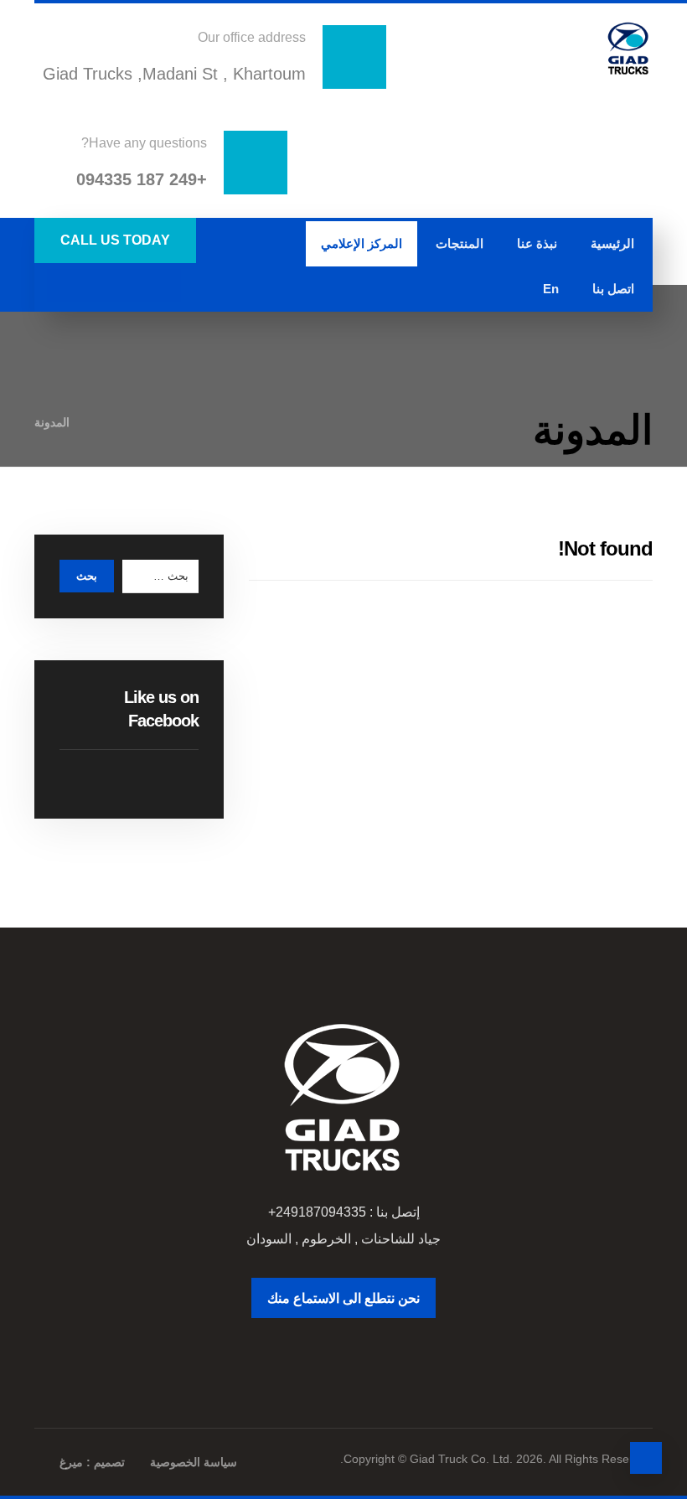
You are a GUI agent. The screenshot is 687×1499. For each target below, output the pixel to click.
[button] (164, 285)
